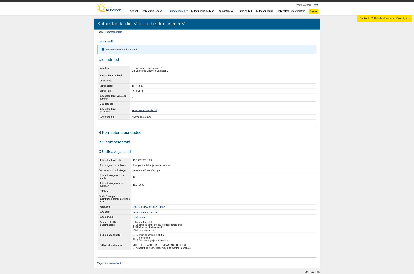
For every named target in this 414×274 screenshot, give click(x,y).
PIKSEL (317, 272)
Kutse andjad (245, 11)
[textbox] (315, 6)
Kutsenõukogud (264, 11)
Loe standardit (105, 41)
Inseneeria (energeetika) (145, 212)
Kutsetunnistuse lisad (202, 11)
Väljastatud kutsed (152, 11)
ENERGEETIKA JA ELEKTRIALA (149, 207)
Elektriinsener (140, 217)
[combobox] (316, 6)
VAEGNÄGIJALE (303, 5)
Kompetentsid (226, 11)
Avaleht (134, 11)
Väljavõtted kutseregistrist (291, 11)
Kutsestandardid (176, 11)
